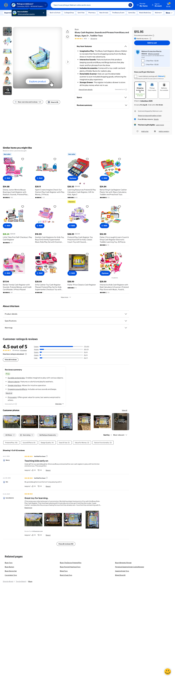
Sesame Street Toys (122, 571)
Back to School (55, 13)
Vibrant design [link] (14, 381)
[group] (86, 39)
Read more (28, 508)
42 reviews (23, 350)
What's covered (153, 54)
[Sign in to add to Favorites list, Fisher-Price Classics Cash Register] (87, 254)
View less (58, 404)
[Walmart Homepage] (6, 5)
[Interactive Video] (7, 31)
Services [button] (24, 13)
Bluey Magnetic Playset (123, 563)
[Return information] (149, 39)
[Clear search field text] (125, 5)
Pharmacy (92, 13)
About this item (11, 306)
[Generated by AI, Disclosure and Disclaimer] (126, 89)
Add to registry (164, 131)
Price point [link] (12, 397)
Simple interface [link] (14, 385)
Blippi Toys (64, 571)
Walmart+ (142, 13)
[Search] (130, 5)
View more (64, 297)
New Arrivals (103, 13)
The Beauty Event (118, 13)
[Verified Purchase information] (47, 456)
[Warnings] (125, 328)
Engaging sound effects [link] (17, 389)
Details (156, 119)
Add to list (144, 131)
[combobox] (92, 5)
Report (48, 470)
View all (124, 410)
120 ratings (93, 38)
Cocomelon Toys (11, 575)
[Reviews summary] (88, 39)
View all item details (85, 89)
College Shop (69, 13)
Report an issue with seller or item (149, 115)
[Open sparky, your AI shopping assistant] (167, 671)
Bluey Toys (8, 563)
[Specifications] (125, 321)
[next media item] (68, 62)
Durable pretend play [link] (16, 378)
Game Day (131, 13)
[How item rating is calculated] (26, 354)
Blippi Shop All (120, 575)
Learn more (160, 125)
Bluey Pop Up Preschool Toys (70, 567)
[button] (142, 5)
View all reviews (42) (65, 544)
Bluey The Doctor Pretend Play (70, 563)
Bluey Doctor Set (11, 571)
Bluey (77, 29)
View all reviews (11, 360)
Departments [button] (9, 13)
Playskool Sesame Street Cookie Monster (129, 567)
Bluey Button (9, 567)
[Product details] (125, 314)
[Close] (44, 13)
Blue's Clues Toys (66, 575)
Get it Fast (81, 13)
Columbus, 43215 (146, 101)
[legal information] (153, 35)
